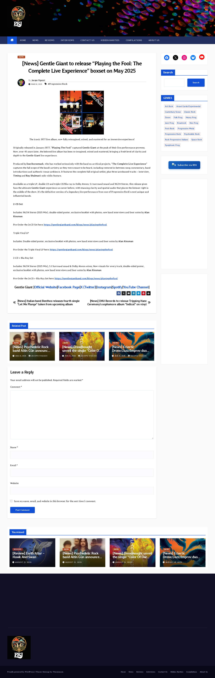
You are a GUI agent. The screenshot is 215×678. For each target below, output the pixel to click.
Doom (167, 117)
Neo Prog (194, 123)
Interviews (67, 40)
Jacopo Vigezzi (38, 80)
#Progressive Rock (57, 84)
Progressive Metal (186, 128)
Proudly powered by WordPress (21, 672)
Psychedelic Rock (191, 134)
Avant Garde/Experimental (188, 106)
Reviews (49, 40)
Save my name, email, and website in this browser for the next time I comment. (55, 501)
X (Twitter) (88, 287)
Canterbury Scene (173, 112)
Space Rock (196, 139)
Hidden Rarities (110, 40)
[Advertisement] (184, 224)
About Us (153, 40)
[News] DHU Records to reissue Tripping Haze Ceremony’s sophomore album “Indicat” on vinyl (117, 302)
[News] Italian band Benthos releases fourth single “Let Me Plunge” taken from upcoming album (48, 302)
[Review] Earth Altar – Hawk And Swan (28, 555)
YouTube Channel (136, 287)
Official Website (45, 287)
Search (168, 72)
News (35, 40)
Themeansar (58, 672)
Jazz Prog (169, 123)
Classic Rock (189, 112)
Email (14, 465)
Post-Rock (169, 128)
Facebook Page (68, 287)
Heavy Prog (191, 117)
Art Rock (169, 106)
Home (23, 40)
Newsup (46, 672)
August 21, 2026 (23, 562)
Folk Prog (178, 117)
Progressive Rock (173, 134)
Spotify (117, 287)
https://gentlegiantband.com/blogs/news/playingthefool (75, 224)
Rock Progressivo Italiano (176, 139)
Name (14, 447)
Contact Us (87, 40)
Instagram (104, 287)
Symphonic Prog (172, 145)
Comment (16, 386)
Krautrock (181, 123)
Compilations (134, 40)
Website (14, 483)
